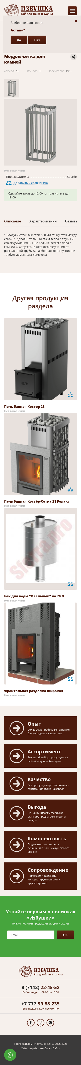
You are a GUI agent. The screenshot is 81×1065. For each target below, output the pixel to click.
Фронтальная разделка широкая (33, 691)
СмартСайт (52, 1048)
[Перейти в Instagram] (40, 1023)
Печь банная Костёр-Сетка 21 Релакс (37, 501)
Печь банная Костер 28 (24, 406)
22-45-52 (41, 987)
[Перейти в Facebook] (31, 1023)
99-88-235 (40, 1003)
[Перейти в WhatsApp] (50, 1023)
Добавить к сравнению (31, 183)
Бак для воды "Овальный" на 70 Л (34, 596)
